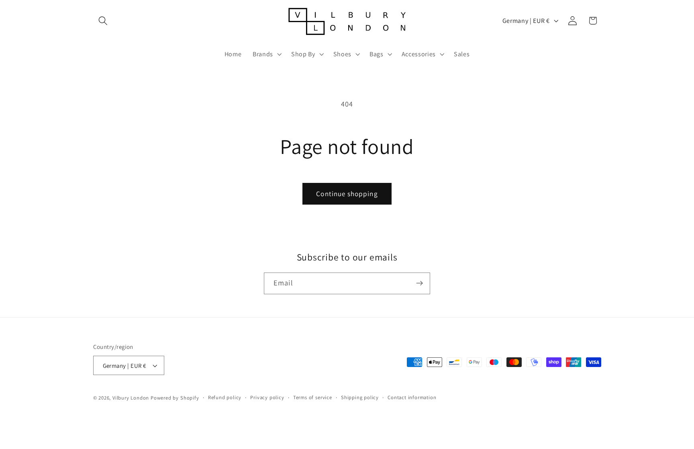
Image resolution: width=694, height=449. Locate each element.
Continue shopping (347, 193)
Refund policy (224, 397)
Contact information (412, 397)
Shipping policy (360, 397)
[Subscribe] (419, 283)
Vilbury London (130, 397)
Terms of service (312, 397)
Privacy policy (267, 397)
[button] (103, 20)
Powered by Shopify (175, 397)
